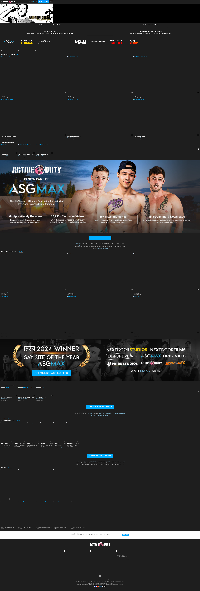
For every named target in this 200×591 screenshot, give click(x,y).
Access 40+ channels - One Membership (100, 406)
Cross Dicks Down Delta (41, 397)
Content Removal (121, 584)
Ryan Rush (6, 155)
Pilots (36, 448)
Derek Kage (2, 155)
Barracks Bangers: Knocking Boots (8, 136)
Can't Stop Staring (4, 154)
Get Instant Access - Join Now (100, 238)
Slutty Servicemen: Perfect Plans (74, 136)
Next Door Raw (136, 336)
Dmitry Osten (7, 334)
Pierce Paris (2, 292)
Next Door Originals (70, 293)
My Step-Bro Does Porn (72, 333)
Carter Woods (140, 292)
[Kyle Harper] (61, 51)
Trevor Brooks (136, 137)
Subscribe (125, 534)
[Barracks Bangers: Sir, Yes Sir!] (26, 514)
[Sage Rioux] (43, 51)
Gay (5, 449)
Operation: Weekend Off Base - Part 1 (26, 154)
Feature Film (60, 447)
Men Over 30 (3, 293)
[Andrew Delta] (9, 51)
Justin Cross (25, 155)
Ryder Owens (3, 398)
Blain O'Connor (20, 155)
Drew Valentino (74, 292)
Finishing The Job (137, 333)
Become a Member (43, 1)
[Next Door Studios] (26, 42)
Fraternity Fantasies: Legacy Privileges (26, 397)
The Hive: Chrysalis (138, 291)
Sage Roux (73, 137)
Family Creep (69, 336)
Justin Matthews (136, 292)
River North (2, 137)
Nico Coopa (135, 334)
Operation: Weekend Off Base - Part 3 (43, 154)
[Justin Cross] (9, 482)
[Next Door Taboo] (116, 42)
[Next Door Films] (98, 42)
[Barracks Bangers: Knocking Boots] (61, 514)
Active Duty (3, 96)
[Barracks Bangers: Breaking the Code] (44, 514)
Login (51, 1)
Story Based (7, 447)
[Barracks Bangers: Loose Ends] (9, 514)
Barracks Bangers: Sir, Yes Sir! (24, 527)
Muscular (50, 448)
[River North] (61, 482)
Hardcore (2, 447)
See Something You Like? (6, 333)
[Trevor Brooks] (26, 51)
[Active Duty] (46, 431)
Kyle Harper (76, 137)
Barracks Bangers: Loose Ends (7, 527)
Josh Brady (20, 398)
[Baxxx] (44, 482)
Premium (2, 449)
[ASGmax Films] (62, 41)
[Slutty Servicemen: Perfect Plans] (79, 514)
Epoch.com (81, 584)
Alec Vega (5, 137)
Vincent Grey (69, 334)
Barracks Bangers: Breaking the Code (44, 527)
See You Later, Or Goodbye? (6, 397)
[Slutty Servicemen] (26, 13)
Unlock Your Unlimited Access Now (100, 455)
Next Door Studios (4, 443)
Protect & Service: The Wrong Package (75, 291)
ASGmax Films (56, 443)
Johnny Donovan (7, 398)
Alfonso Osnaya (73, 334)
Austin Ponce (3, 334)
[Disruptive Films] (44, 42)
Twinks (8, 449)
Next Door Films (70, 443)
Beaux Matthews (24, 398)
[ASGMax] (9, 1)
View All (18, 54)
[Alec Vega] (26, 482)
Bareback (46, 448)
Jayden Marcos (69, 292)
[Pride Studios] (80, 42)
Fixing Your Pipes (4, 291)
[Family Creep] (134, 42)
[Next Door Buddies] (152, 42)
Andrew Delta (69, 137)
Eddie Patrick (42, 155)
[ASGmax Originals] (9, 42)
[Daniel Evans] (78, 51)
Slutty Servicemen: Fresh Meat (140, 136)
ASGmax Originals (4, 336)
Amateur (33, 448)
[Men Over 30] (169, 42)
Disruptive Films (136, 293)
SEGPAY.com (107, 584)
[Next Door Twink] (187, 42)
